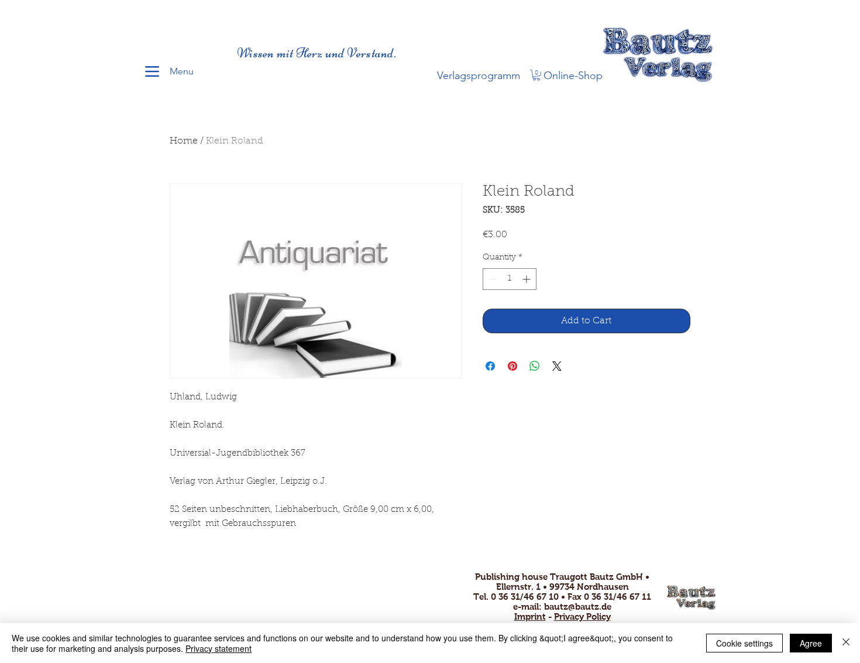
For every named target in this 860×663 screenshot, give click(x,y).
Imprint (530, 616)
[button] (536, 75)
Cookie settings (744, 643)
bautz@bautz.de (577, 606)
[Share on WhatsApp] (535, 366)
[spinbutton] (509, 279)
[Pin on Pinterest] (512, 366)
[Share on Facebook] (490, 366)
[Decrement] (491, 279)
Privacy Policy (582, 616)
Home (184, 141)
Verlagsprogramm (478, 75)
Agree (811, 643)
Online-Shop (573, 75)
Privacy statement (218, 648)
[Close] (846, 643)
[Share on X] (557, 366)
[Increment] (527, 279)
